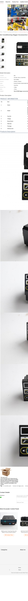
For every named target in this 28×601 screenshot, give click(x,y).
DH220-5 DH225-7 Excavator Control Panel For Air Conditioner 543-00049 (9, 532)
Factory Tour (15, 1)
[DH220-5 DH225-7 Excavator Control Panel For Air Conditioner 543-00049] (9, 521)
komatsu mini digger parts (18, 485)
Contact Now (10, 535)
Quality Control (24, 1)
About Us (8, 1)
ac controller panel (7, 485)
